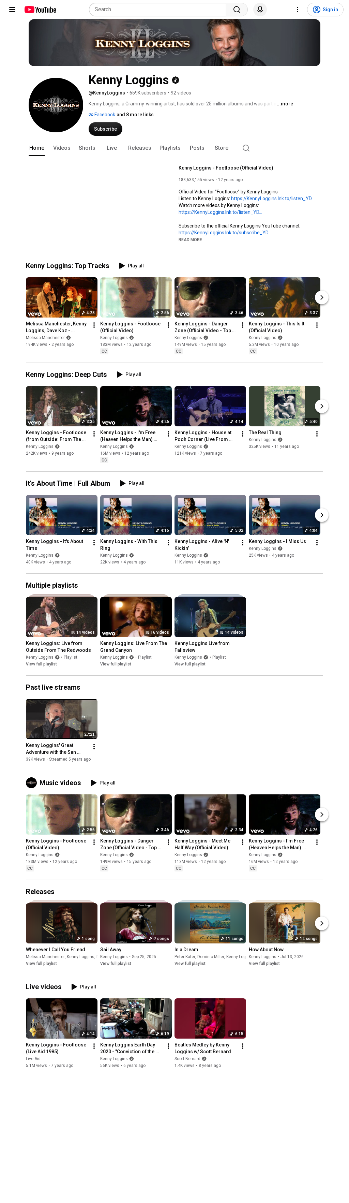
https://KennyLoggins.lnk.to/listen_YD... (220, 212)
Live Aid (33, 1058)
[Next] (322, 297)
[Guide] (12, 9)
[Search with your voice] (260, 9)
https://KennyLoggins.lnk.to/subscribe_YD (224, 232)
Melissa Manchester (45, 337)
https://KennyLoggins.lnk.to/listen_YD (271, 198)
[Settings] (297, 9)
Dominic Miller (210, 956)
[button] (190, 239)
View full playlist (41, 664)
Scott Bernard (187, 1058)
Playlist (70, 657)
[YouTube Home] (40, 9)
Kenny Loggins (114, 337)
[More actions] (94, 325)
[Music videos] (33, 782)
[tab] (37, 148)
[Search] (237, 9)
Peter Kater (184, 956)
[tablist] (174, 148)
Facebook (104, 114)
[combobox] (160, 9)
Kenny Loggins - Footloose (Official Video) (226, 168)
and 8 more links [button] (135, 114)
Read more (190, 239)
